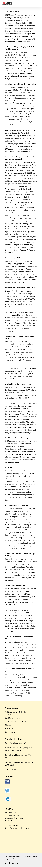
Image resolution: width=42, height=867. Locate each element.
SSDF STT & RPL (11, 770)
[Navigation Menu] (39, 3)
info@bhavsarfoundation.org (17, 828)
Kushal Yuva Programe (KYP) (16, 743)
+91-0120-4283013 (13, 825)
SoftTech (14, 859)
